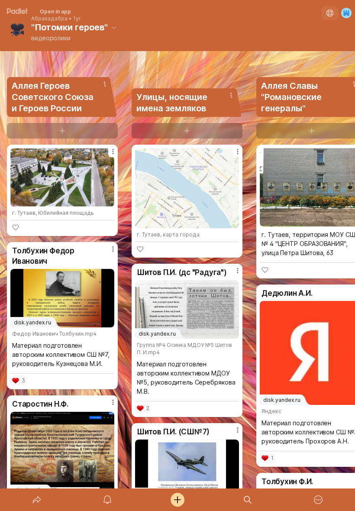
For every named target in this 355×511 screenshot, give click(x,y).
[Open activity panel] (107, 499)
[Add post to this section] (62, 131)
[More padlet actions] (318, 499)
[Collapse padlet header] (113, 27)
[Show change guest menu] (346, 13)
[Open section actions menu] (105, 84)
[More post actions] (107, 155)
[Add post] (177, 499)
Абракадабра (49, 19)
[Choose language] (330, 13)
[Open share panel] (36, 499)
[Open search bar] (247, 499)
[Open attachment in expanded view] (62, 177)
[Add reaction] (15, 227)
